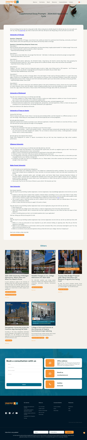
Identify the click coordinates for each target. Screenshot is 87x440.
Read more (7, 297)
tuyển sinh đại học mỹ (11, 292)
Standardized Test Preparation (29, 416)
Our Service (42, 2)
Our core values (42, 406)
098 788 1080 (60, 385)
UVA (47, 337)
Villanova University (16, 144)
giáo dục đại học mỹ (63, 289)
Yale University (15, 186)
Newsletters (70, 406)
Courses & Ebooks (57, 406)
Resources (54, 2)
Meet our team (41, 412)
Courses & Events (63, 2)
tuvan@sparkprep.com (62, 375)
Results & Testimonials (43, 410)
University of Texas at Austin (19, 110)
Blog (69, 408)
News (69, 410)
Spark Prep (22, 30)
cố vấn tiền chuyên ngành (38, 337)
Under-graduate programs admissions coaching (28, 410)
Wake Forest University (17, 165)
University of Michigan (11, 294)
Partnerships (41, 414)
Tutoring (25, 418)
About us (35, 2)
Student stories (41, 408)
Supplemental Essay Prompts (17, 235)
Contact (71, 2)
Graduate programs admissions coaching (29, 413)
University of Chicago (17, 35)
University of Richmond (18, 93)
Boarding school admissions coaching (29, 407)
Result (48, 2)
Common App (9, 340)
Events (55, 408)
